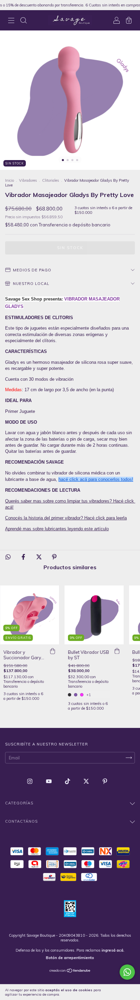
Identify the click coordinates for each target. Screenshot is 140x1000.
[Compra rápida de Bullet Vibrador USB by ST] (117, 651)
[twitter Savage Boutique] (86, 781)
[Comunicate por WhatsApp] (127, 972)
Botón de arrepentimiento (70, 957)
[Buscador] (23, 21)
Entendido (121, 992)
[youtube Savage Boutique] (49, 781)
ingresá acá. (113, 950)
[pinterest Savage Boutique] (105, 781)
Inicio (9, 180)
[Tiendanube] (70, 971)
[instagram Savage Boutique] (30, 781)
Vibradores (28, 180)
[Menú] (11, 21)
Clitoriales (50, 180)
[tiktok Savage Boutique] (68, 781)
